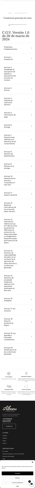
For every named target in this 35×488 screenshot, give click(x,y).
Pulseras (5, 435)
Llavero (4, 443)
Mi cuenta (5, 451)
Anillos (4, 440)
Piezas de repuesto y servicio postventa (13, 454)
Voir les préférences (17, 482)
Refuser (17, 478)
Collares (5, 438)
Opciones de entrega (8, 456)
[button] (32, 462)
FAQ (4, 459)
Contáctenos (9, 426)
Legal (17, 486)
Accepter (17, 473)
